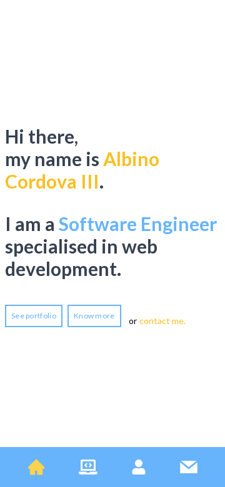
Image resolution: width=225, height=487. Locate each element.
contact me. (162, 320)
